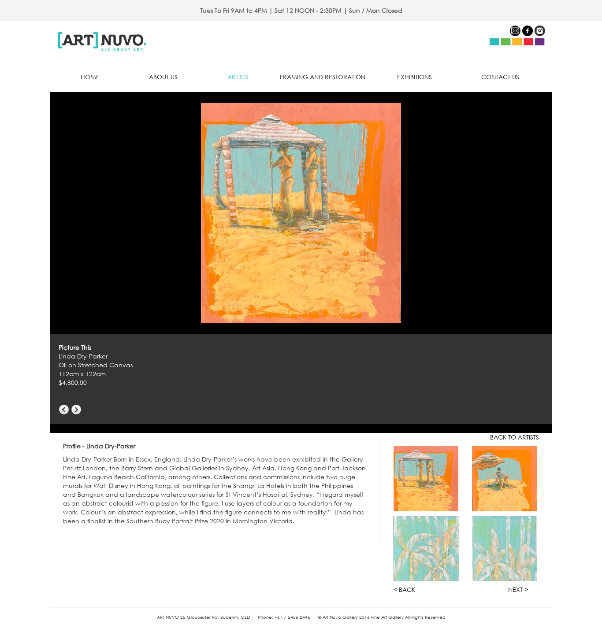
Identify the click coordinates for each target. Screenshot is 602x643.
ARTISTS (238, 77)
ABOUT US (163, 77)
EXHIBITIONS (414, 77)
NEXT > (518, 589)
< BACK (404, 589)
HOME (90, 77)
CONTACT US (500, 77)
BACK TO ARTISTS (514, 437)
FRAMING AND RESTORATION (322, 77)
